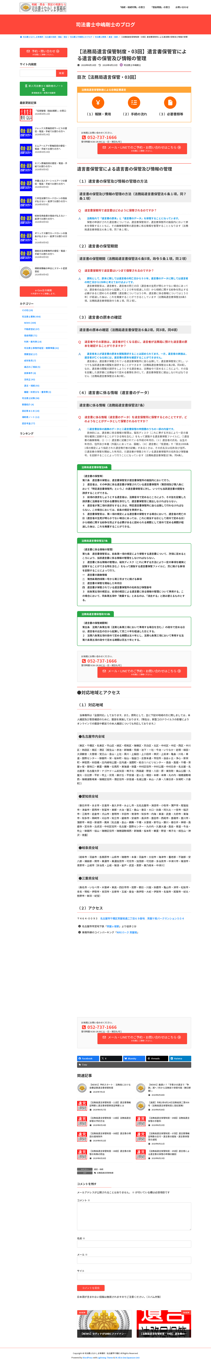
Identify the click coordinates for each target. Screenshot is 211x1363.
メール (82, 1255)
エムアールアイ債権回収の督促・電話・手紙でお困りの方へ (51, 147)
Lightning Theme (105, 1357)
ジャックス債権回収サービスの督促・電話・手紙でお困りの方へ (51, 129)
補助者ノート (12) (30, 417)
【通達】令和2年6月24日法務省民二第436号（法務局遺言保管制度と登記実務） (168, 1104)
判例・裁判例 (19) (33, 341)
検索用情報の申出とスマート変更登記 (51, 270)
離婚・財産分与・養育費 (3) (37, 391)
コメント (83, 1200)
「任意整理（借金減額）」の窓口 (50, 110)
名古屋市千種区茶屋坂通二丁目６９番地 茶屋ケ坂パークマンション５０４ (142, 918)
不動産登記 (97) (31, 329)
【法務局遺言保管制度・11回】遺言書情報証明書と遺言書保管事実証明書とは (110, 1104)
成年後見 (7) (30, 360)
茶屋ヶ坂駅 (113, 926)
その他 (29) (27, 310)
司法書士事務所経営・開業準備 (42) (41, 347)
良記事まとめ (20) (30, 410)
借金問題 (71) (30, 335)
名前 (81, 1238)
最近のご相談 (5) (32, 366)
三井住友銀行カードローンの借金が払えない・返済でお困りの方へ (51, 199)
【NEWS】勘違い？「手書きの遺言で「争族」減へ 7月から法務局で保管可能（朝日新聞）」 (169, 1087)
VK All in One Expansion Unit (127, 1357)
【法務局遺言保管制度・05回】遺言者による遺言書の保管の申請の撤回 (169, 1152)
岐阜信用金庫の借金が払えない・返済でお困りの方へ (51, 217)
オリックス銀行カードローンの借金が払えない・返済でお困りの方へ (51, 236)
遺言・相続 (98, 1169)
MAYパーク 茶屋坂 (127, 932)
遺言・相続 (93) (31, 385)
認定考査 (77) (28, 423)
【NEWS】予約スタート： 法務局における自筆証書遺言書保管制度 (110, 1086)
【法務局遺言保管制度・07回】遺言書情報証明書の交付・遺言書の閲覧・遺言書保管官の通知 (169, 1136)
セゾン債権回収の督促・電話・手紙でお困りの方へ (51, 164)
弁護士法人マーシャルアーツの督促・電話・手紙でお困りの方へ (51, 182)
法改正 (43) (29, 379)
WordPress (88, 1357)
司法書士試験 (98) (30, 398)
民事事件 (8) (30, 373)
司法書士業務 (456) (31, 316)
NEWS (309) (30, 322)
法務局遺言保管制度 (105, 1172)
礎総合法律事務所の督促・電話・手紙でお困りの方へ (51, 252)
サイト (80, 1271)
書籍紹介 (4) (28, 404)
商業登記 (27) (30, 354)
